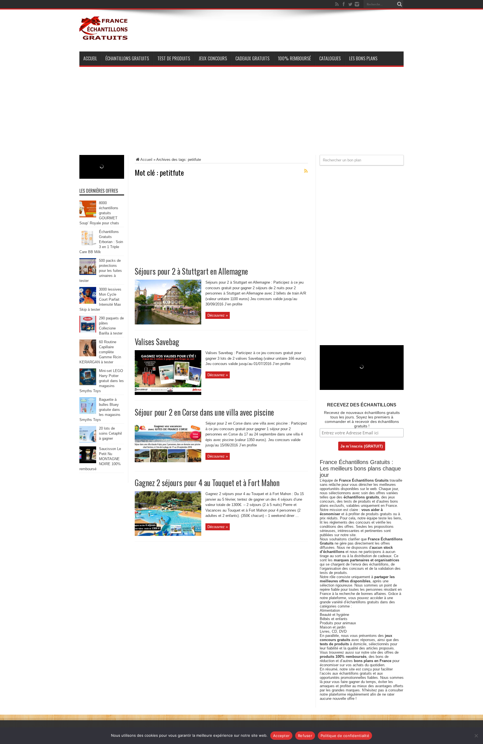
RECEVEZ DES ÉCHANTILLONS (361, 404)
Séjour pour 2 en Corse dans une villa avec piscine (204, 412)
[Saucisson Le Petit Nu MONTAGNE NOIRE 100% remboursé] (87, 462)
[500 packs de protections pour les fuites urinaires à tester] (87, 274)
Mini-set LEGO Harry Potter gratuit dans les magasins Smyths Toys (101, 381)
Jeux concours (212, 58)
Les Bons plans (363, 58)
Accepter (281, 735)
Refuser (305, 735)
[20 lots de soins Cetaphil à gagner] (87, 441)
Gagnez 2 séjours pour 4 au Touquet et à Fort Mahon (207, 482)
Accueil (90, 58)
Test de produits (173, 58)
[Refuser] (476, 735)
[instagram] (357, 4)
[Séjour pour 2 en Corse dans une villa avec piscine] (168, 464)
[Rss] (337, 4)
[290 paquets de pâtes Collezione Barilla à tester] (87, 331)
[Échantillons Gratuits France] (104, 37)
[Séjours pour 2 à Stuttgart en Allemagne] (168, 323)
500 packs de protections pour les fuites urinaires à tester (100, 270)
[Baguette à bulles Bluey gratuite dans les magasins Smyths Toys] (87, 413)
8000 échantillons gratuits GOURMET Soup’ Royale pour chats (99, 213)
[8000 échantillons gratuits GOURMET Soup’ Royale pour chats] (87, 216)
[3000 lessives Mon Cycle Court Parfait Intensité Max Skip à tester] (87, 302)
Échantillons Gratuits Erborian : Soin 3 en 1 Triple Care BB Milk (101, 242)
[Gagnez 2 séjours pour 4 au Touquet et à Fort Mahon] (168, 535)
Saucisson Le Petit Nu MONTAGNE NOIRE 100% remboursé (100, 459)
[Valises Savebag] (168, 394)
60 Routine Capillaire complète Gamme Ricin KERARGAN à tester (100, 352)
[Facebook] (343, 4)
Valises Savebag (157, 341)
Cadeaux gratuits (252, 58)
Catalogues (330, 58)
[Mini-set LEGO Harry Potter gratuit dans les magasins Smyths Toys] (87, 384)
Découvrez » (217, 315)
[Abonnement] (306, 171)
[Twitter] (350, 4)
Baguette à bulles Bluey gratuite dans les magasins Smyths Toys (99, 409)
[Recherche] (399, 4)
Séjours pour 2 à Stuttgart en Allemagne (191, 271)
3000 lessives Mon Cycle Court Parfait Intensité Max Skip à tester (100, 299)
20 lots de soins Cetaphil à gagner (110, 433)
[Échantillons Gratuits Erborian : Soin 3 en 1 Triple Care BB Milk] (87, 245)
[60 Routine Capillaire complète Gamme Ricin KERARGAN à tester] (87, 355)
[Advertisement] (241, 116)
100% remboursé (294, 58)
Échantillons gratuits (127, 58)
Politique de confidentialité (345, 735)
